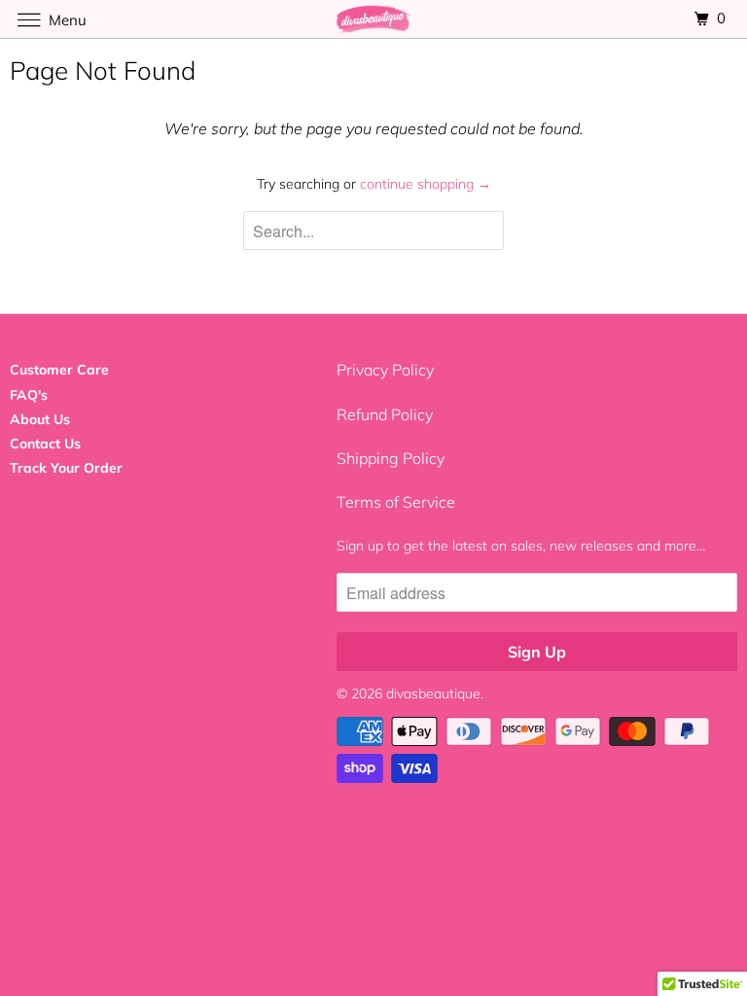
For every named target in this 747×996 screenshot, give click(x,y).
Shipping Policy (391, 458)
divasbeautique (433, 693)
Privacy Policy (385, 369)
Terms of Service (396, 502)
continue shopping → (425, 184)
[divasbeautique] (373, 19)
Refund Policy (385, 414)
